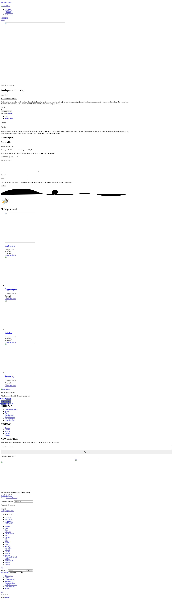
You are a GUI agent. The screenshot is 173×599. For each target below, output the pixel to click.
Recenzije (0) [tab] (7, 137)
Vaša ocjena (5, 157)
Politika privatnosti (11, 557)
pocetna (7, 555)
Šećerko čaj (9, 377)
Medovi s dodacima (11, 585)
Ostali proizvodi (10, 587)
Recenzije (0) (9, 118)
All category (9, 576)
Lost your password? (7, 511)
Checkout (8, 532)
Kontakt (7, 542)
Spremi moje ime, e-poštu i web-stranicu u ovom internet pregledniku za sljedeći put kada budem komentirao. (37, 182)
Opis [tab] (3, 122)
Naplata (7, 550)
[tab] (67, 117)
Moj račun (8, 546)
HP (6, 539)
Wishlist (7, 562)
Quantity (3, 107)
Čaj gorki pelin (11, 289)
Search (30, 570)
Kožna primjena (10, 583)
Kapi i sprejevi (9, 581)
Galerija (7, 537)
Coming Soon (9, 533)
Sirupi (7, 588)
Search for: (4, 570)
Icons (6, 541)
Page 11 (7, 553)
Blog (6, 528)
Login (3, 509)
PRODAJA (8, 519)
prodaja (7, 559)
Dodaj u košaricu (6, 111)
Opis (6, 116)
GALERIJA (9, 521)
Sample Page (9, 560)
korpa (6, 544)
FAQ (6, 535)
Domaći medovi (10, 579)
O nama (7, 551)
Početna (7, 526)
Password (4, 505)
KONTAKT (9, 523)
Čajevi (10, 113)
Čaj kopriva (10, 246)
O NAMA (8, 517)
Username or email (7, 501)
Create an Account (11, 498)
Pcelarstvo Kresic (6, 2)
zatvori (7, 597)
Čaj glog (8, 333)
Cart (6, 530)
